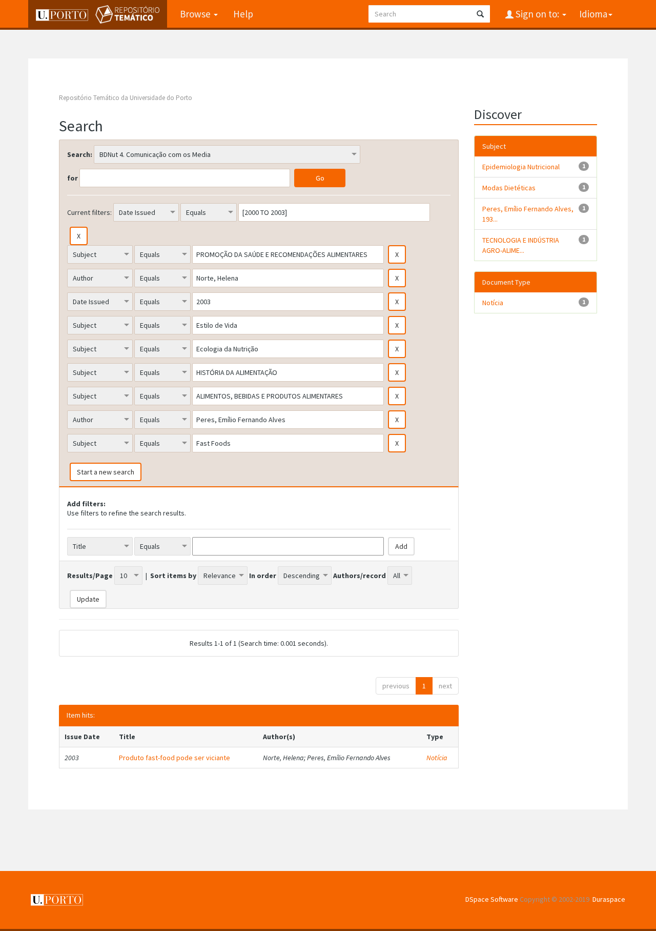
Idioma (593, 14)
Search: (79, 154)
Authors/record (359, 575)
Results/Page (90, 575)
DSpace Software (491, 899)
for (72, 178)
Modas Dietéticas (509, 187)
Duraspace (608, 899)
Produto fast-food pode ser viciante (174, 757)
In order (262, 575)
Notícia (436, 757)
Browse (196, 14)
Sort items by (173, 575)
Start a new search (105, 472)
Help (243, 14)
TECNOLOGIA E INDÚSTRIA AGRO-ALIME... (520, 245)
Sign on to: (537, 14)
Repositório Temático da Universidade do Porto (125, 97)
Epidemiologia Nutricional (521, 166)
